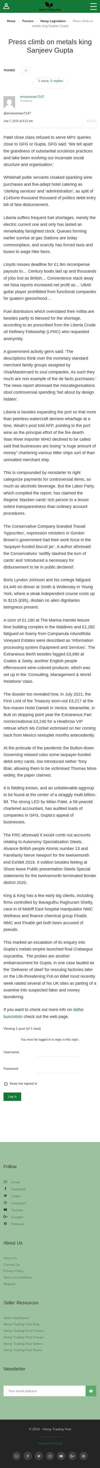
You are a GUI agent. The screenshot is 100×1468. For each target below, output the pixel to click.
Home (11, 21)
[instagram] (50, 1456)
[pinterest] (83, 1456)
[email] (16, 1456)
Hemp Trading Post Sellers (23, 1344)
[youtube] (61, 1456)
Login (6, 6)
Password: (11, 1068)
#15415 (92, 121)
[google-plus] (72, 1456)
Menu (93, 6)
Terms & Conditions (17, 1277)
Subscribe (91, 1391)
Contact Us (11, 1264)
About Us (10, 1258)
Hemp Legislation (53, 21)
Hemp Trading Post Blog (21, 1324)
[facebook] (27, 1456)
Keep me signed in (23, 1083)
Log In (12, 1096)
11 (26, 70)
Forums (27, 21)
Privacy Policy (13, 1271)
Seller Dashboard (16, 1318)
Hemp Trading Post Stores (22, 1350)
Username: (11, 1052)
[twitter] (39, 1456)
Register (9, 1284)
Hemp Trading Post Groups (23, 1337)
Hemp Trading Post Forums (23, 1331)
